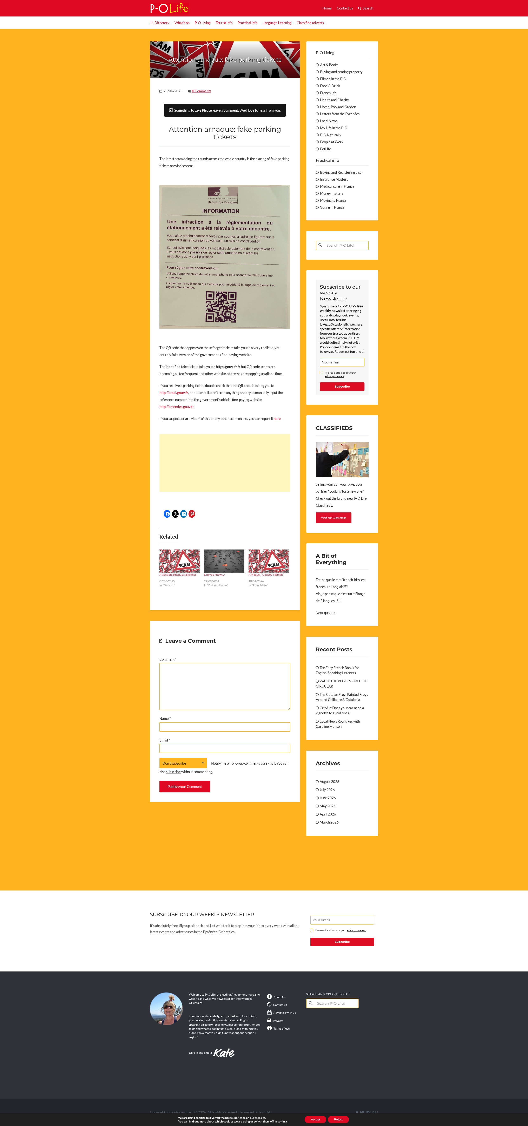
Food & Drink (330, 86)
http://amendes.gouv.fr (176, 406)
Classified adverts (310, 23)
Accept (315, 1119)
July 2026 (327, 789)
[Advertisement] (224, 463)
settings (283, 1121)
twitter (362, 1112)
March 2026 (329, 822)
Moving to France (333, 200)
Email (164, 740)
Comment (168, 659)
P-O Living (203, 23)
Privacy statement (334, 376)
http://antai (173, 392)
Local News (328, 121)
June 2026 (328, 798)
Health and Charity (334, 100)
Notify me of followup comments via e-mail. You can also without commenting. (223, 767)
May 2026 (328, 806)
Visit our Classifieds (333, 517)
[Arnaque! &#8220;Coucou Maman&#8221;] (269, 561)
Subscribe (342, 386)
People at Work (331, 142)
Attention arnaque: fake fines (177, 574)
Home (327, 8)
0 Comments (201, 91)
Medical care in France (337, 186)
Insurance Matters (334, 179)
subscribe (173, 772)
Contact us (345, 8)
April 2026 (328, 814)
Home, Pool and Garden (338, 107)
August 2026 (329, 781)
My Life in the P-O (333, 128)
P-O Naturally (330, 135)
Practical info (247, 23)
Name (165, 718)
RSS (375, 1113)
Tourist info (224, 23)
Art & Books (329, 65)
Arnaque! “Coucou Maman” (266, 574)
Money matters (331, 193)
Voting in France (332, 207)
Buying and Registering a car (341, 172)
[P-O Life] (169, 8)
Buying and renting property (341, 72)
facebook (357, 1112)
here (277, 418)
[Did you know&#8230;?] (224, 561)
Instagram (368, 1112)
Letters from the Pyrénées (339, 114)
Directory (161, 23)
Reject (338, 1119)
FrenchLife (328, 93)
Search (368, 8)
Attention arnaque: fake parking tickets (225, 59)
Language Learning (277, 23)
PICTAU (265, 1112)
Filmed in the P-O (333, 79)
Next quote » (325, 613)
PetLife (325, 149)
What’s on (182, 23)
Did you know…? (214, 574)
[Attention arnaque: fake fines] (179, 561)
